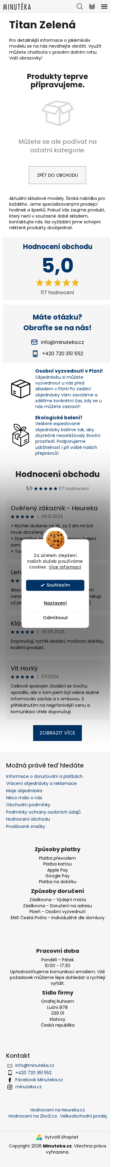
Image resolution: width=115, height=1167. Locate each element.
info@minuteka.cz (34, 1065)
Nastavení (55, 603)
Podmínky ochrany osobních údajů (43, 812)
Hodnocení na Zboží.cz (33, 1116)
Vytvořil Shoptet (61, 1137)
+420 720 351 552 (33, 1073)
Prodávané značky (25, 826)
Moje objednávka (24, 791)
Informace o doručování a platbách (44, 776)
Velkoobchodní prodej (83, 1116)
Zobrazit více (57, 732)
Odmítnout (55, 618)
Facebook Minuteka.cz (39, 1080)
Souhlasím (58, 585)
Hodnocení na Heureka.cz (57, 1110)
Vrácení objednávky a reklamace (41, 783)
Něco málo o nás (24, 798)
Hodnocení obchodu (57, 474)
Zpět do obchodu (57, 175)
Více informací (65, 567)
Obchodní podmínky (28, 805)
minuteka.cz (28, 1087)
